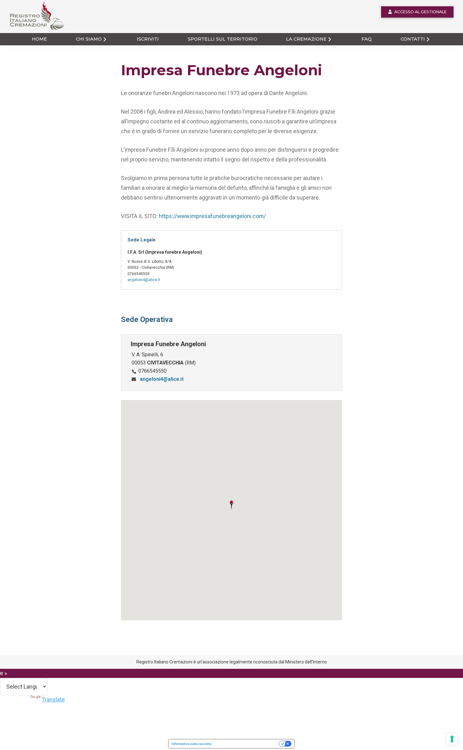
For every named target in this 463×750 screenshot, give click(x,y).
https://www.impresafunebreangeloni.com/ (212, 216)
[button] (231, 505)
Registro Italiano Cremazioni (33, 29)
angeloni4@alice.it (144, 280)
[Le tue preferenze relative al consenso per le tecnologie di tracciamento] (452, 739)
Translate (53, 699)
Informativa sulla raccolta (191, 744)
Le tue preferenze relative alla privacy (247, 744)
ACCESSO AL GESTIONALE (420, 11)
